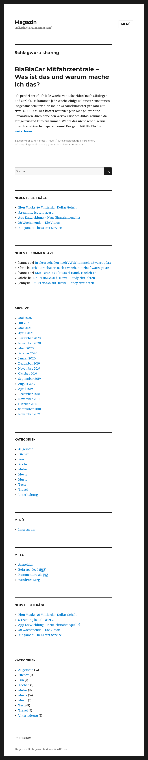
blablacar (69, 140)
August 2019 (26, 384)
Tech (22, 484)
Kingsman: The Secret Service (40, 228)
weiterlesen (23, 131)
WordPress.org (29, 580)
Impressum (26, 529)
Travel (50, 140)
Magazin (26, 22)
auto (60, 140)
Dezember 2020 (29, 338)
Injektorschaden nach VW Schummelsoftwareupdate (73, 262)
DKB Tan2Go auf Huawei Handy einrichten (66, 273)
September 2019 (29, 378)
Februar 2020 (27, 353)
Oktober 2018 (27, 404)
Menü (126, 24)
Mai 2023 (24, 328)
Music (22, 479)
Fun (21, 459)
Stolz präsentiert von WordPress (47, 749)
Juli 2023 (24, 323)
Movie (22, 474)
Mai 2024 (25, 318)
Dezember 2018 (29, 394)
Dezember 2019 (29, 363)
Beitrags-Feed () (32, 569)
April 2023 (25, 333)
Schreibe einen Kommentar (66, 144)
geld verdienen (85, 140)
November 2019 (29, 368)
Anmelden (25, 564)
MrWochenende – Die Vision (39, 222)
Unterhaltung (28, 494)
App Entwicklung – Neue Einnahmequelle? (49, 217)
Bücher (23, 454)
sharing (43, 144)
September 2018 (29, 409)
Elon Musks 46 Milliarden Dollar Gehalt (47, 207)
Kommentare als (33, 574)
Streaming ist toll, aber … (36, 212)
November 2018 (29, 399)
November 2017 (29, 414)
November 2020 (29, 343)
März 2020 (26, 348)
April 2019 (25, 389)
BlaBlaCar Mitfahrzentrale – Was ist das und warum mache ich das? (62, 77)
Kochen (23, 464)
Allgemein (25, 449)
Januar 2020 (27, 358)
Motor (42, 140)
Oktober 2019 (27, 373)
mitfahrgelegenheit (26, 144)
